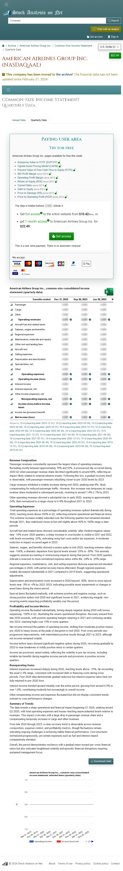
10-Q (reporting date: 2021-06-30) (93, 434)
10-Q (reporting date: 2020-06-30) (31, 442)
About (52, 863)
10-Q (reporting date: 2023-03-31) (41, 427)
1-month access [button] (36, 221)
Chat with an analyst (106, 29)
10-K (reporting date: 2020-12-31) (62, 438)
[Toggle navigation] (6, 4)
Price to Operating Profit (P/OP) (40, 196)
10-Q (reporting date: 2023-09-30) (73, 423)
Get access (96, 36)
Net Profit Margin (32, 173)
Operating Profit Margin (36, 177)
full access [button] (32, 214)
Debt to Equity (31, 189)
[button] (11, 304)
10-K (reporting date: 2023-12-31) (37, 423)
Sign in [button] (114, 36)
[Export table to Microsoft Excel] (109, 292)
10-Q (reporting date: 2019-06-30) (70, 446)
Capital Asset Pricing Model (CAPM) (38, 166)
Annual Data (18, 120)
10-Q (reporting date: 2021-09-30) (57, 434)
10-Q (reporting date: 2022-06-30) (46, 431)
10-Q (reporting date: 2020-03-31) (67, 442)
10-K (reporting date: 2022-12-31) (77, 427)
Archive (12, 45)
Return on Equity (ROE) (35, 181)
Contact (115, 863)
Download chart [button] (102, 761)
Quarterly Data (39, 120)
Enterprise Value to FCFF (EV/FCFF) (37, 162)
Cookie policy (100, 863)
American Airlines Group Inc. (35, 45)
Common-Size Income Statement (73, 45)
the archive (64, 74)
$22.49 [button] (115, 55)
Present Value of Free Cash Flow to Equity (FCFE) (45, 169)
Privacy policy (82, 863)
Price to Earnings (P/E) (35, 193)
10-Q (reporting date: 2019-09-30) (35, 446)
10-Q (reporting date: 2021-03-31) (27, 438)
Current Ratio (30, 185)
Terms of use (65, 863)
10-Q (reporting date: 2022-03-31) (82, 431)
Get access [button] (63, 236)
